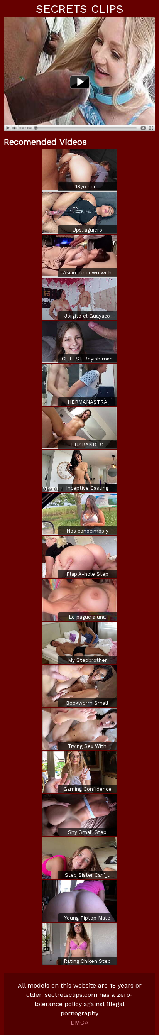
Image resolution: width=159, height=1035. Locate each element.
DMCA (80, 1022)
